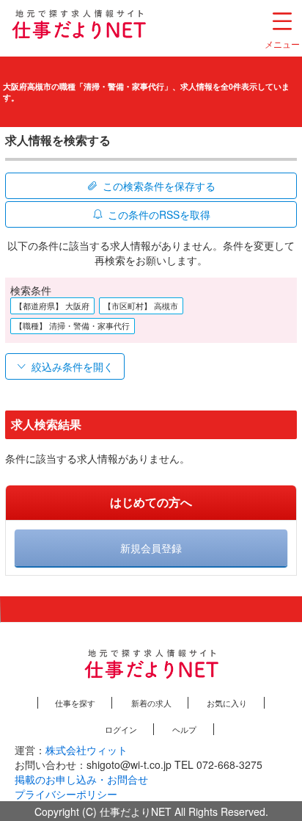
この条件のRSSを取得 (159, 214)
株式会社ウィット (86, 749)
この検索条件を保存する (159, 185)
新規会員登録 (151, 547)
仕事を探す (75, 703)
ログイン (121, 729)
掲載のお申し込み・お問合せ (81, 779)
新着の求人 (151, 703)
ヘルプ (184, 729)
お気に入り (227, 703)
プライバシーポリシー (66, 793)
